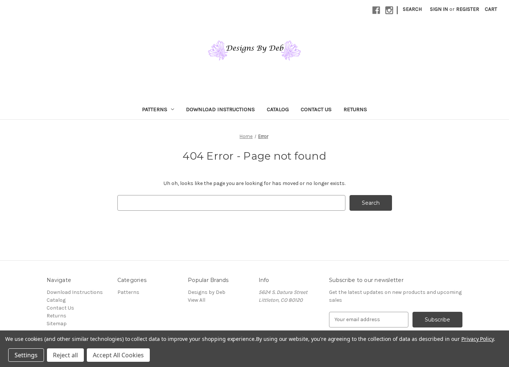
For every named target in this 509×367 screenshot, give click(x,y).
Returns (355, 109)
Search (412, 9)
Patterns (154, 109)
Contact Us (316, 109)
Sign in (439, 9)
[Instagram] (389, 10)
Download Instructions (220, 109)
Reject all (65, 355)
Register (467, 9)
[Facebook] (376, 10)
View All (196, 300)
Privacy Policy (477, 338)
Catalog (278, 109)
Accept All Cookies (118, 355)
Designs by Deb (206, 292)
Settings (26, 355)
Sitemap (57, 323)
